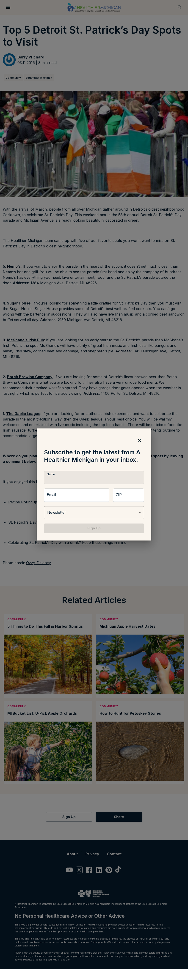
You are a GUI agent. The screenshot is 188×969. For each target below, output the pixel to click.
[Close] (139, 440)
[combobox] (94, 512)
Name (51, 474)
